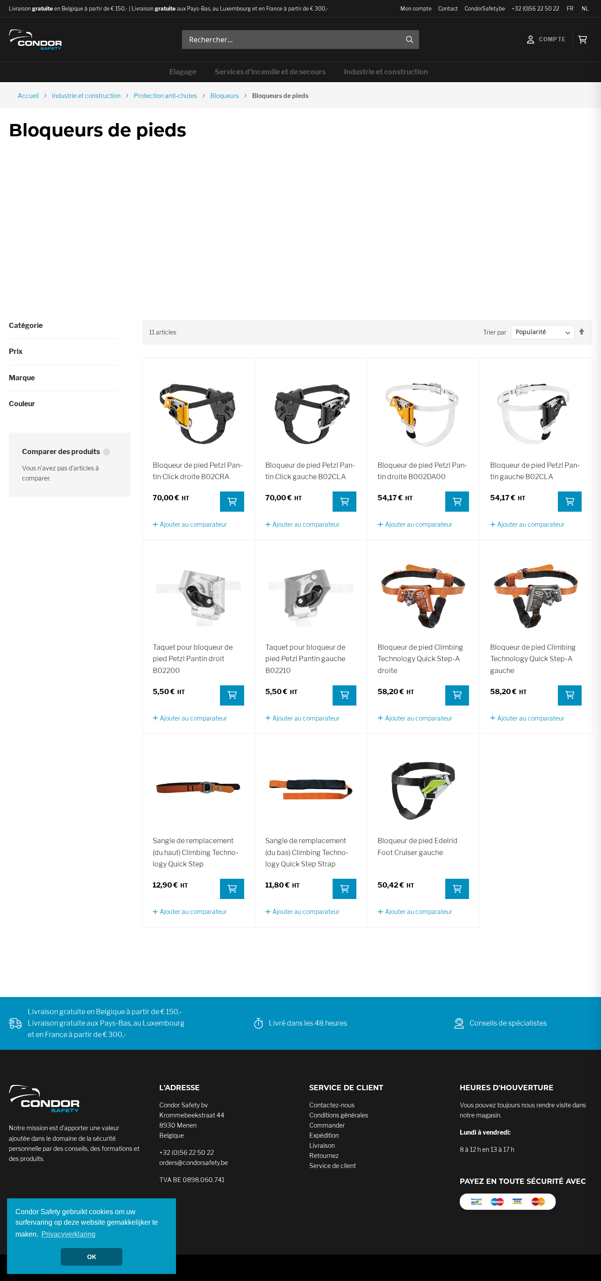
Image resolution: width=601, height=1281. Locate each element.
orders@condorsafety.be (193, 1162)
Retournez (324, 1155)
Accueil (28, 95)
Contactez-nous (332, 1105)
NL (585, 8)
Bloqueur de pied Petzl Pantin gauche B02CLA (535, 471)
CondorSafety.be (485, 8)
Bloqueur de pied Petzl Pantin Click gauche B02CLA (310, 471)
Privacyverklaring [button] (68, 1234)
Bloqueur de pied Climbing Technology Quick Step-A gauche (533, 659)
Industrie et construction (86, 95)
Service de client (332, 1165)
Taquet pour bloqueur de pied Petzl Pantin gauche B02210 (305, 659)
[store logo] (35, 39)
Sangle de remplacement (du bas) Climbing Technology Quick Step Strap (306, 852)
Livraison (322, 1145)
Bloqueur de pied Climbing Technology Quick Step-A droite (420, 659)
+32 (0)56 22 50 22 (535, 8)
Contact (448, 8)
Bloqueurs (224, 95)
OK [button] (91, 1256)
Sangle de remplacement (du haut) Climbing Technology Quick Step (195, 852)
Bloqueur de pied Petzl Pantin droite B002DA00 (422, 471)
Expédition (324, 1135)
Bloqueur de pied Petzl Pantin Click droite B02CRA (197, 471)
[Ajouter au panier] (232, 501)
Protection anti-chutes (165, 95)
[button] (190, 524)
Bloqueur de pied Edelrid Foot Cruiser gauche (417, 846)
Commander (327, 1125)
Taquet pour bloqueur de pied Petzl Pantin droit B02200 (193, 659)
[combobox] (300, 39)
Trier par (494, 331)
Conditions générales (338, 1115)
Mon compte (416, 8)
